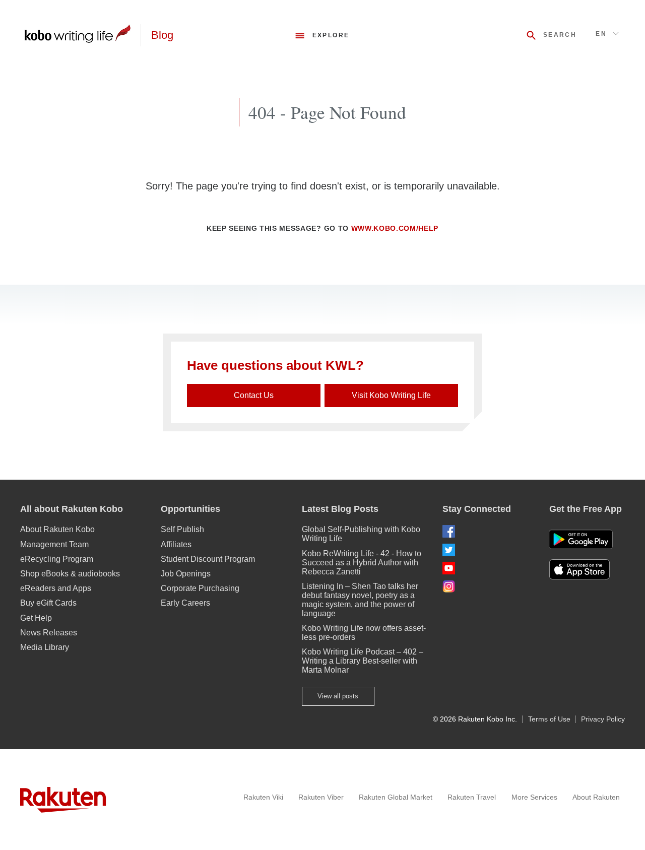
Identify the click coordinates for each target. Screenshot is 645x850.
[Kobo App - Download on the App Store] (587, 569)
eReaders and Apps (55, 588)
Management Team (54, 544)
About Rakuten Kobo (57, 529)
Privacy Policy (603, 719)
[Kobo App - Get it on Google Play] (580, 539)
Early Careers (185, 603)
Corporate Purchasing (200, 588)
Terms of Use (549, 719)
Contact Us (254, 395)
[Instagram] (487, 586)
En (601, 33)
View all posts (337, 696)
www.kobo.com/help (395, 228)
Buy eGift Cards (48, 603)
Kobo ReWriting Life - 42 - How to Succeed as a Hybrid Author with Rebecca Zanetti (361, 562)
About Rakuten (596, 797)
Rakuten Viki (263, 797)
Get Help (36, 618)
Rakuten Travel (471, 797)
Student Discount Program (208, 559)
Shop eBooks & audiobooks (70, 573)
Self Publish (182, 529)
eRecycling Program (56, 559)
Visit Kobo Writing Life (391, 395)
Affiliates (176, 544)
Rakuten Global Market (395, 797)
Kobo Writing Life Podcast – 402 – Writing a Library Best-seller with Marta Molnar (362, 660)
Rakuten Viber (321, 797)
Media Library (44, 647)
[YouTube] (487, 568)
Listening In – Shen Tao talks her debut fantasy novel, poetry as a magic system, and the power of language (360, 600)
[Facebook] (487, 531)
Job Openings (186, 573)
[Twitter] (487, 550)
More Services (534, 797)
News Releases (48, 632)
